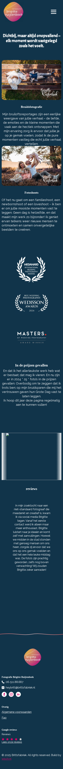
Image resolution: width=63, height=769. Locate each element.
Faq (4, 717)
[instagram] (11, 694)
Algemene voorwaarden (17, 712)
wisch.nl (6, 758)
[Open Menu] (55, 11)
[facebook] (4, 694)
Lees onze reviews (12, 742)
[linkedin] (18, 694)
